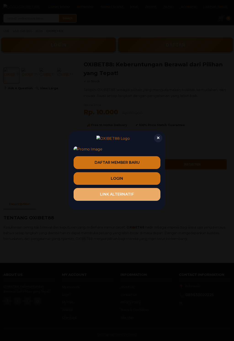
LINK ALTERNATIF (117, 194)
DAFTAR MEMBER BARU (117, 162)
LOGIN (117, 178)
